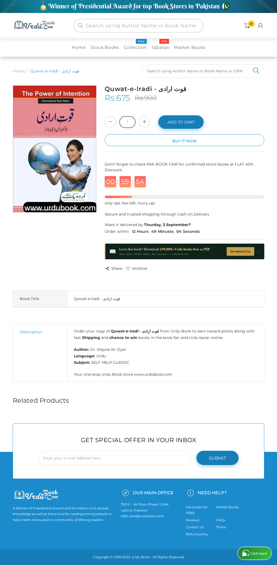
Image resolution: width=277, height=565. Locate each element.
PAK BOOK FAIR (163, 164)
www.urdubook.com (153, 374)
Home (19, 71)
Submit (217, 458)
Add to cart (180, 122)
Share (116, 268)
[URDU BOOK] (35, 25)
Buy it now (184, 141)
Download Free (240, 251)
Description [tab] (31, 331)
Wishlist (139, 268)
